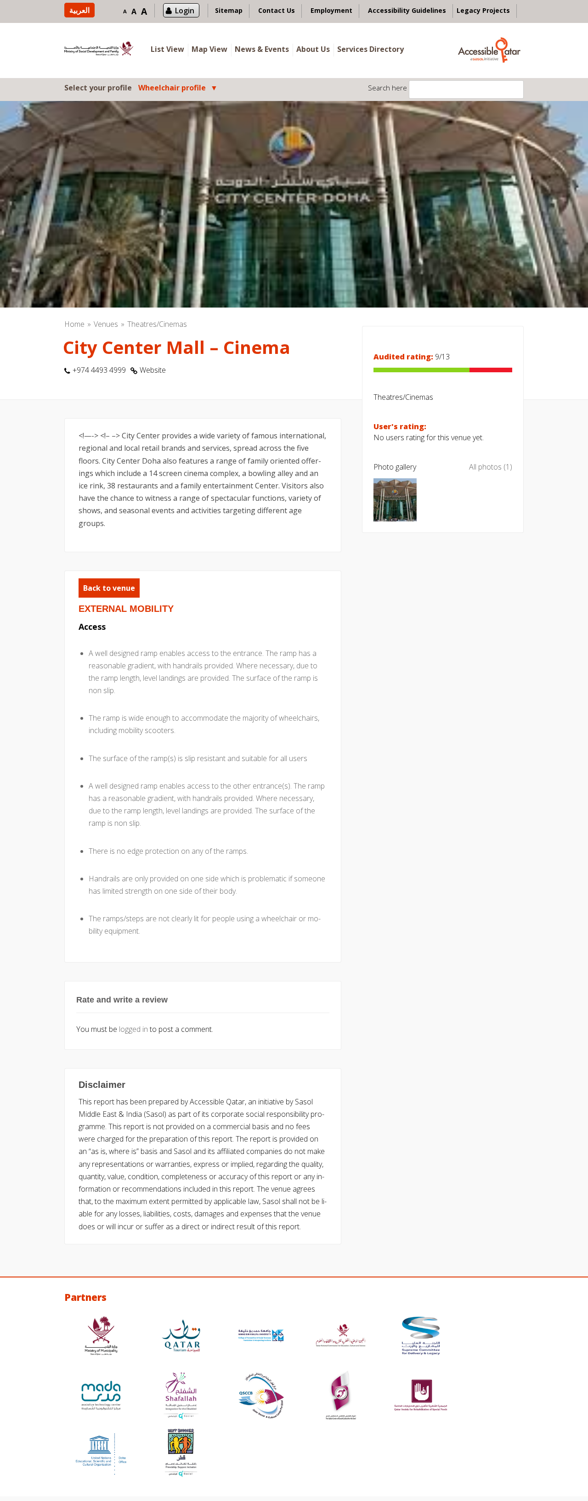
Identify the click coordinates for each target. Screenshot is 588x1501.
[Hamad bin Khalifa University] (260, 1337)
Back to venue (109, 588)
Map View (209, 49)
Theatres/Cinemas (157, 324)
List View (167, 49)
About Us (313, 49)
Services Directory (370, 49)
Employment (331, 10)
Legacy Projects (483, 10)
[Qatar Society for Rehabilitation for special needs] (420, 1396)
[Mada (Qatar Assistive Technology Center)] (101, 1396)
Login (184, 11)
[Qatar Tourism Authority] (181, 1337)
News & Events (262, 49)
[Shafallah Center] (181, 1396)
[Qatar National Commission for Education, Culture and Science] (340, 1337)
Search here (387, 87)
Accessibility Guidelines (407, 10)
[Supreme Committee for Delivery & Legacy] (420, 1337)
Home (74, 324)
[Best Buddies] (181, 1454)
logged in (133, 1029)
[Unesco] (101, 1454)
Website (153, 370)
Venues (106, 324)
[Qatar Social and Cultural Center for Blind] (260, 1396)
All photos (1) (490, 467)
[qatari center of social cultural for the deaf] (340, 1396)
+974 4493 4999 (99, 370)
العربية (79, 10)
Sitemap (229, 10)
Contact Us (276, 10)
